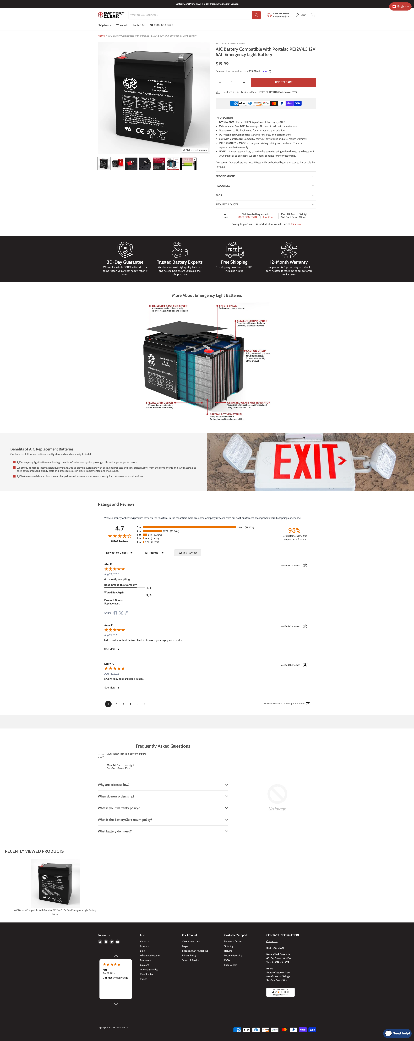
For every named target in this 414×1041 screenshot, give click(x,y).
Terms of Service (190, 960)
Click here (296, 224)
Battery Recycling (233, 955)
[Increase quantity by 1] (244, 82)
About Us (144, 941)
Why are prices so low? (114, 785)
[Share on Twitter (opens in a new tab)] (121, 612)
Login (185, 946)
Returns (228, 950)
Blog (142, 950)
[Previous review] (116, 955)
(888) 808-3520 (247, 217)
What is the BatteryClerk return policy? (125, 820)
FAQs (219, 195)
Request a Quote (232, 941)
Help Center (230, 964)
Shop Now (104, 25)
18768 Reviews (123, 541)
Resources (223, 185)
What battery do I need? (115, 831)
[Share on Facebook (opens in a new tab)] (115, 613)
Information (224, 117)
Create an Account (191, 941)
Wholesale (122, 25)
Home (101, 35)
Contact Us (139, 25)
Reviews (144, 946)
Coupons (144, 964)
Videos (143, 979)
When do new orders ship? (116, 796)
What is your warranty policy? (119, 808)
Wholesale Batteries (150, 955)
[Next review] (116, 1004)
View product (55, 887)
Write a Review (188, 552)
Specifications (225, 176)
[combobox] (190, 15)
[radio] (207, 527)
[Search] (256, 15)
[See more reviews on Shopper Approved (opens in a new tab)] (126, 613)
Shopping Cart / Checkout (195, 950)
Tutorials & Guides (149, 969)
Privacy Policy (189, 955)
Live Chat (268, 217)
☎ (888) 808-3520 (161, 25)
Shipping (228, 946)
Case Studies (146, 974)
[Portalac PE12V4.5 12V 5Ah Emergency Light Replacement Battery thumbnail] (104, 163)
